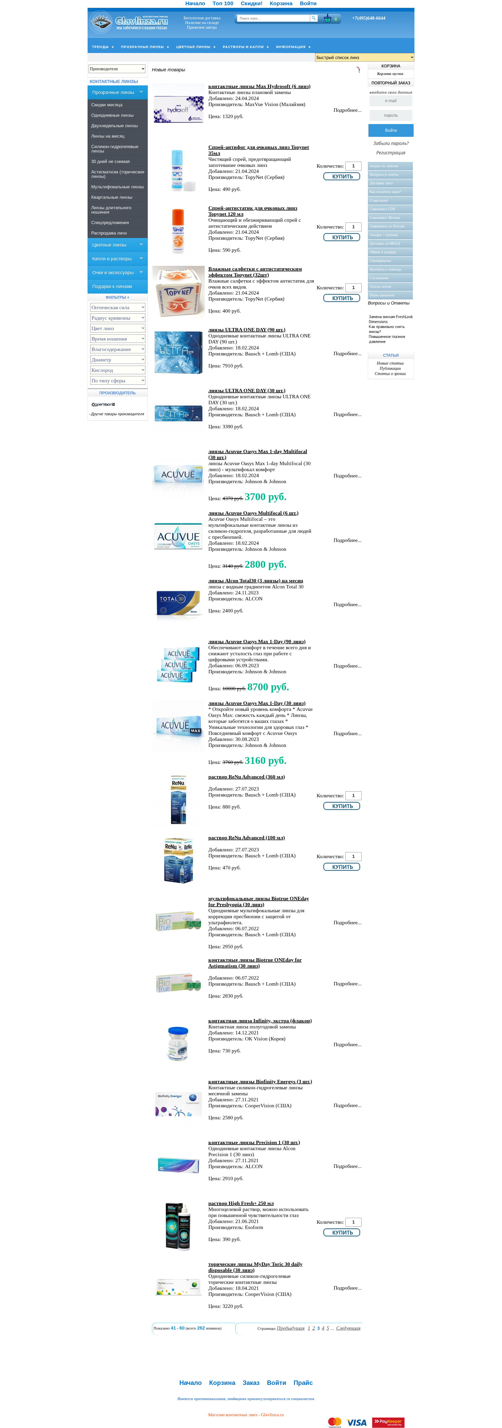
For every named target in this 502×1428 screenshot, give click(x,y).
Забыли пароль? (391, 143)
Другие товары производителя (117, 413)
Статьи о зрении (390, 373)
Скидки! (252, 3)
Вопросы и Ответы (389, 303)
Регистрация (391, 152)
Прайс (303, 1382)
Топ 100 (223, 3)
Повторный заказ (391, 83)
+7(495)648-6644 (368, 18)
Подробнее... (348, 110)
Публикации (390, 368)
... (332, 1328)
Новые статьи (390, 363)
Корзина (281, 3)
